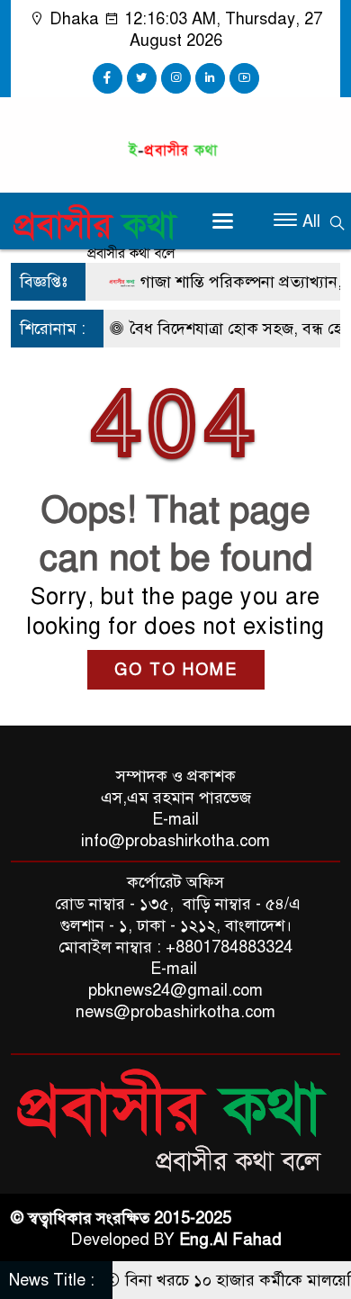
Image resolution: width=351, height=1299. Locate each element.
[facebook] (107, 78)
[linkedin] (210, 78)
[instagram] (176, 78)
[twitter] (142, 78)
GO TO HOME (176, 670)
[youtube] (244, 78)
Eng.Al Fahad (230, 1239)
